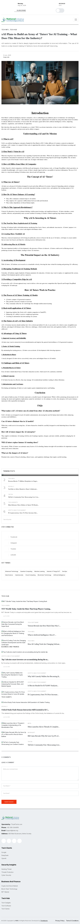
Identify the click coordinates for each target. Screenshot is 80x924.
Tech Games (5, 605)
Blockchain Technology (44, 575)
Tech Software (6, 906)
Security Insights (8, 865)
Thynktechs (44, 920)
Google (6, 470)
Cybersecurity (19, 575)
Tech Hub (5, 596)
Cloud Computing (30, 575)
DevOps (64, 571)
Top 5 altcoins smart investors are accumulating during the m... (24, 659)
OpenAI (3, 858)
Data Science (9, 575)
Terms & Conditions (72, 920)
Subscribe (21, 10)
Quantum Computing (26, 571)
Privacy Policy (59, 920)
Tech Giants (6, 697)
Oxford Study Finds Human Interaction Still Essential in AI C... (25, 710)
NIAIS (17, 920)
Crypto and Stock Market (10, 656)
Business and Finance (10, 647)
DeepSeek (4, 855)
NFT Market (5, 892)
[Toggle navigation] (76, 20)
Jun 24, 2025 (6, 666)
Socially (4, 706)
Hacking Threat (6, 869)
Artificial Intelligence (59, 575)
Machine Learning (39, 571)
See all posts (8, 519)
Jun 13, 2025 (6, 616)
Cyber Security (6, 875)
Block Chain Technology (9, 889)
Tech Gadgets (6, 903)
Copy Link (6, 57)
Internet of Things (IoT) (53, 571)
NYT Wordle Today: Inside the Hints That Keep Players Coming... (26, 609)
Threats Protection (7, 872)
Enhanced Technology (11, 571)
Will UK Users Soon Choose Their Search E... (23, 473)
